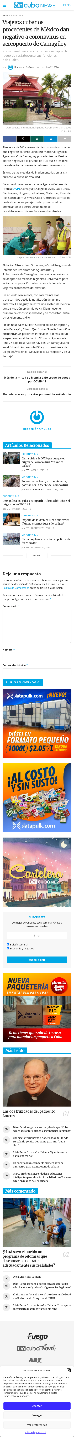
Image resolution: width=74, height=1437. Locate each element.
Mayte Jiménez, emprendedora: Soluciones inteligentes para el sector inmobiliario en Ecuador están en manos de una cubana (42, 1177)
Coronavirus (17, 15)
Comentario (11, 606)
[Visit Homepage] (35, 5)
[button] (69, 1370)
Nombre (9, 649)
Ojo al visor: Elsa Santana (27, 1276)
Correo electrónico (15, 665)
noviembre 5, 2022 (40, 547)
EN (69, 5)
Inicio (5, 15)
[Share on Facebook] (9, 139)
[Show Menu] (4, 5)
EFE (27, 470)
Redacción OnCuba (24, 67)
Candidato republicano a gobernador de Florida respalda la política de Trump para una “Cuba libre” (40, 1141)
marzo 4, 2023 (19, 508)
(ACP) (16, 189)
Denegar (37, 1415)
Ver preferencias (37, 1424)
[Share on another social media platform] (64, 139)
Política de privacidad (35, 1432)
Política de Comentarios (16, 587)
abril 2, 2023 (37, 470)
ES (64, 5)
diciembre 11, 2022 (40, 528)
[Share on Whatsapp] (37, 139)
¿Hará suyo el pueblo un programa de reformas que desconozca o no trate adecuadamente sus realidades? (29, 1258)
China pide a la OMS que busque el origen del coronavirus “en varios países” (43, 462)
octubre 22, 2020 (50, 67)
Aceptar (37, 1405)
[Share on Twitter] (23, 139)
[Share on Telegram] (50, 139)
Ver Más (37, 555)
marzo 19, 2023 (54, 489)
